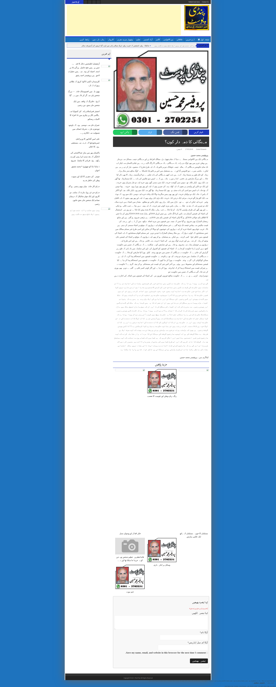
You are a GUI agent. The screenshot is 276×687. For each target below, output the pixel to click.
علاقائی (180, 40)
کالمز (158, 40)
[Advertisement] (124, 20)
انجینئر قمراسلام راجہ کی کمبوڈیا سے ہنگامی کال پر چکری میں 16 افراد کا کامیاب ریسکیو (84, 115)
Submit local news (194, 2)
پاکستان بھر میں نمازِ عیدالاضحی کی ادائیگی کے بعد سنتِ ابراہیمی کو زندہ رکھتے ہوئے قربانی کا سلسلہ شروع (84, 157)
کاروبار (111, 40)
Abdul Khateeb (201, 149)
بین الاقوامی (168, 40)
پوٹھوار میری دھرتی (125, 40)
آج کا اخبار (75, 2)
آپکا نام (204, 632)
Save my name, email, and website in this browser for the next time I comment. (165, 652)
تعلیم (138, 40)
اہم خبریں (190, 40)
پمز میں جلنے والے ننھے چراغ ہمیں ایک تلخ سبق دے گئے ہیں (180, 46)
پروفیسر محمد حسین (188, 357)
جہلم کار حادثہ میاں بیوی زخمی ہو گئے (84, 186)
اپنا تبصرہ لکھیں (200, 613)
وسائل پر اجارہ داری (162, 565)
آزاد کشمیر (148, 40)
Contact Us (205, 2)
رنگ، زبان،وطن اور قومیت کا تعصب (162, 396)
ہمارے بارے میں (99, 40)
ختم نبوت (130, 592)
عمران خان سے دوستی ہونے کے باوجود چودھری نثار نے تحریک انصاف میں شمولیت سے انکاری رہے (84, 129)
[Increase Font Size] (118, 149)
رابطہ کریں (84, 40)
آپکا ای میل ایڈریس (198, 642)
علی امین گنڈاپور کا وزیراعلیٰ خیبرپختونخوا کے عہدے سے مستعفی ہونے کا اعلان (85, 143)
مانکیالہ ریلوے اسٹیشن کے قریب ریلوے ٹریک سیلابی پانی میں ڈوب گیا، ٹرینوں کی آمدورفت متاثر (115, 46)
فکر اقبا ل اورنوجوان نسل (130, 533)
